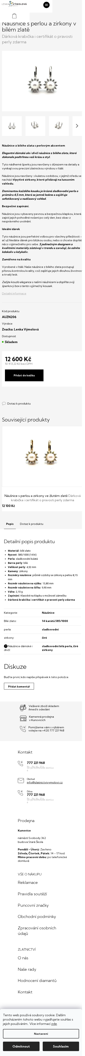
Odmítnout (21, 1046)
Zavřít (24, 399)
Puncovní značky (33, 905)
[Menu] (46, 5)
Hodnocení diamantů (37, 980)
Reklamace (28, 882)
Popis (10, 524)
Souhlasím (61, 1046)
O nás (23, 957)
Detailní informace (14, 293)
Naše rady (27, 969)
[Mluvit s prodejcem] (16, 404)
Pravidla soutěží (32, 893)
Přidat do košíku (24, 375)
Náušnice (48, 612)
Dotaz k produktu (31, 524)
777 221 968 (36, 763)
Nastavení (41, 1034)
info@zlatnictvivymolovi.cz (45, 782)
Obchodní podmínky (37, 916)
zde (54, 1024)
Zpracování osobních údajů (37, 930)
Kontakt (25, 991)
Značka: (20, 329)
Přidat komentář (19, 686)
